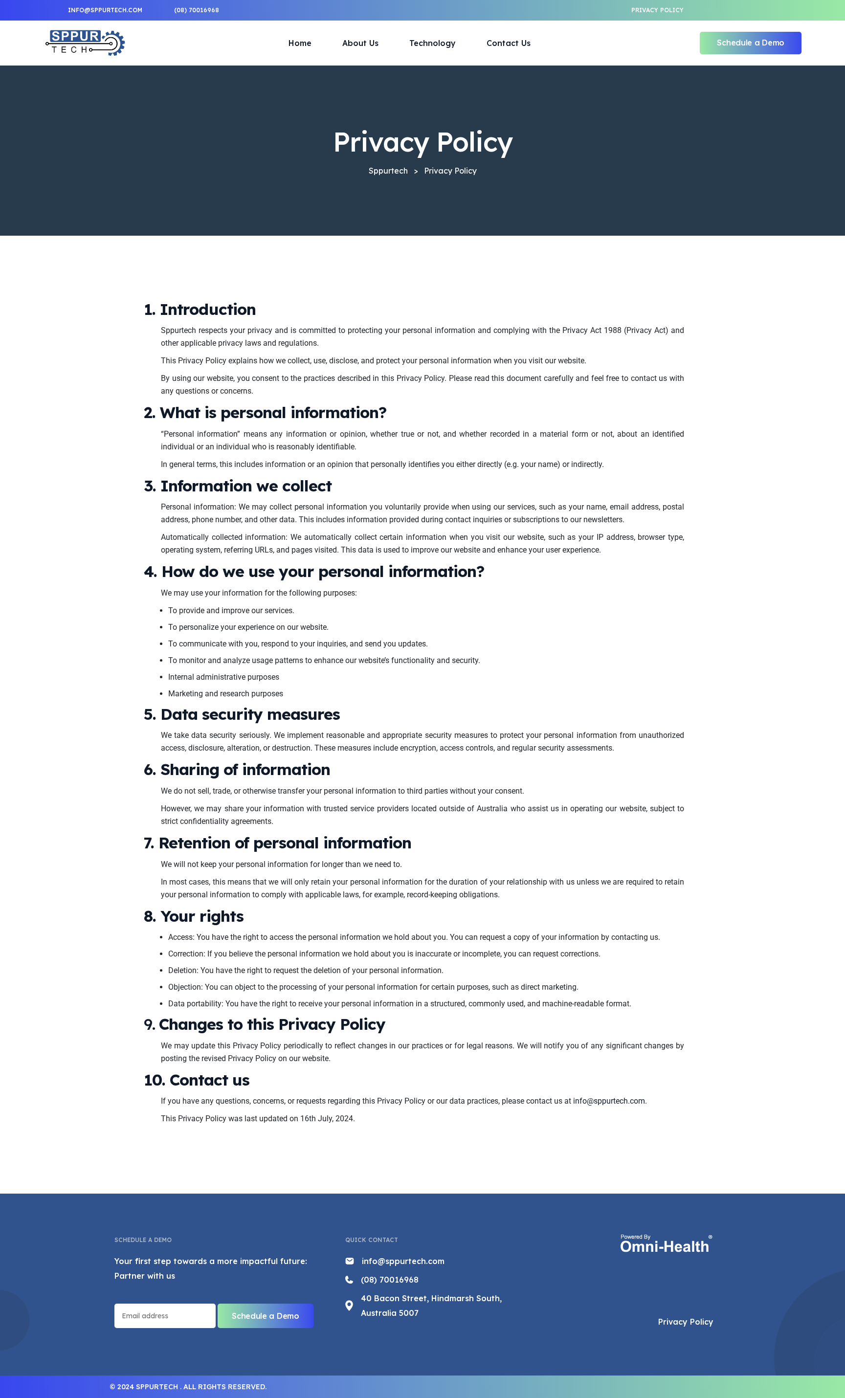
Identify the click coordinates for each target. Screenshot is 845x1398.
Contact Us (509, 43)
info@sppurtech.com (609, 1101)
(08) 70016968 (390, 1280)
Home (300, 43)
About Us (360, 43)
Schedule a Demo (750, 42)
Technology (432, 43)
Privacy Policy (657, 10)
